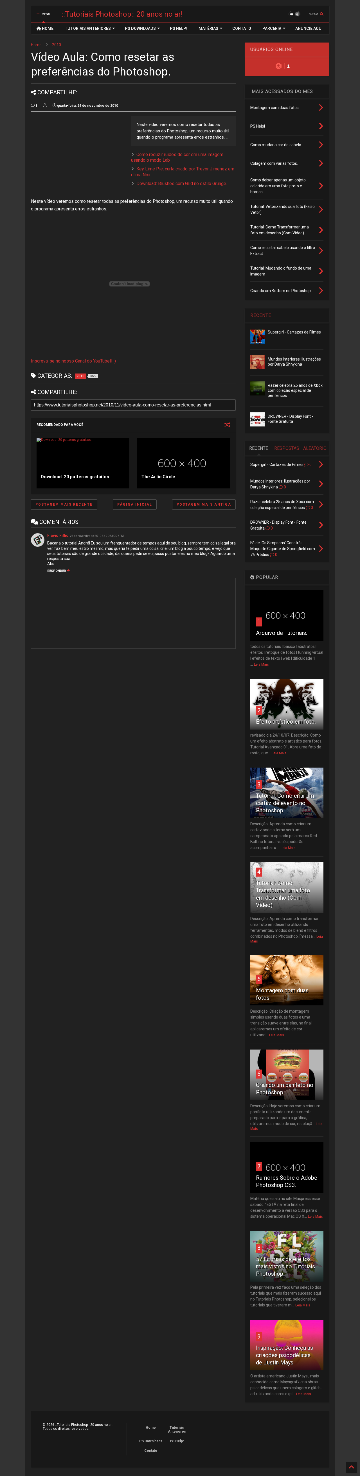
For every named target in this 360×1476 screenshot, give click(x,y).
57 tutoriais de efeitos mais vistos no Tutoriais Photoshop (285, 1266)
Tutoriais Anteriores (177, 1429)
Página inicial (134, 504)
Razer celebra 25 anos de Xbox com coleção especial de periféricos (295, 390)
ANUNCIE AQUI (309, 28)
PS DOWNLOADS (140, 28)
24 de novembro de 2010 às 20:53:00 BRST (97, 535)
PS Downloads (150, 1441)
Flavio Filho (58, 535)
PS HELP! (178, 28)
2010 (56, 45)
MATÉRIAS (208, 28)
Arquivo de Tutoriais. (281, 633)
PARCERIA (271, 28)
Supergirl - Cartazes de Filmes (294, 332)
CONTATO (241, 28)
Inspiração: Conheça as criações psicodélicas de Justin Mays (284, 1355)
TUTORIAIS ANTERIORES (88, 28)
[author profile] (45, 105)
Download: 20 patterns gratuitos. (75, 476)
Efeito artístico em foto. (286, 721)
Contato (150, 1451)
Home (36, 45)
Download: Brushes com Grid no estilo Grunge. (181, 183)
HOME (47, 28)
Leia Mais (261, 664)
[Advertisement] (78, 155)
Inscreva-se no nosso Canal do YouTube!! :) (73, 361)
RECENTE (260, 315)
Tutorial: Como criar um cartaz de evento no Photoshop (285, 803)
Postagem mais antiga (204, 504)
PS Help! (177, 1441)
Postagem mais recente (64, 504)
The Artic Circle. (158, 476)
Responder (56, 571)
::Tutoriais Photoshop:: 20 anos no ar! (122, 14)
